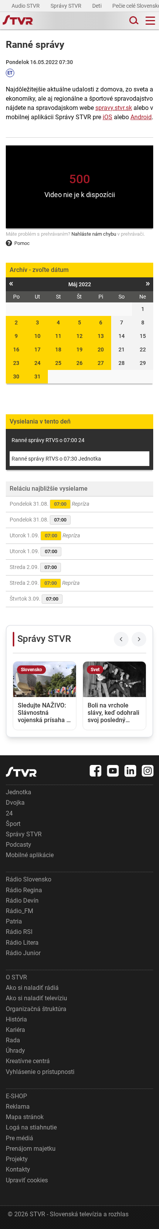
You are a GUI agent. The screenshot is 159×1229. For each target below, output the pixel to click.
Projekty (17, 1159)
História (16, 1019)
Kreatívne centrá (28, 1061)
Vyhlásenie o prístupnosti (40, 1071)
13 (101, 336)
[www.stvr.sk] (21, 771)
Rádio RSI (19, 931)
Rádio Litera (22, 942)
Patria (14, 921)
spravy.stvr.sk (113, 107)
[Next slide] (139, 639)
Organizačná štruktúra (36, 1009)
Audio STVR (26, 6)
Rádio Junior (23, 953)
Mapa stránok (25, 1117)
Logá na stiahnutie (31, 1127)
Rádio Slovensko (28, 879)
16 (16, 349)
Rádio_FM (19, 911)
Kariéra (15, 1029)
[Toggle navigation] (150, 20)
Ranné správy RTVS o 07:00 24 (48, 440)
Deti (97, 6)
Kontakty (18, 1169)
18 (58, 349)
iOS (107, 117)
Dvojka (15, 802)
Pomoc (22, 243)
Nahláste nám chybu (93, 234)
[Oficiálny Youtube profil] (113, 770)
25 (58, 363)
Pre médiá (19, 1138)
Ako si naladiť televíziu (36, 998)
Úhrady (15, 1050)
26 (79, 363)
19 (79, 349)
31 (37, 376)
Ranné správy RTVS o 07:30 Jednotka (56, 459)
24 (37, 363)
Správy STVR (67, 6)
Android (141, 117)
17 (37, 349)
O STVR (16, 977)
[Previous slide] (121, 639)
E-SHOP (16, 1096)
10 (37, 336)
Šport (13, 823)
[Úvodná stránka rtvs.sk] (18, 21)
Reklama (18, 1106)
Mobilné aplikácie (30, 855)
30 (16, 376)
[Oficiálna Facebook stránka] (95, 770)
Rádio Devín (22, 900)
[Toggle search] (133, 20)
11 (58, 336)
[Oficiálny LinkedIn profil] (130, 770)
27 (101, 363)
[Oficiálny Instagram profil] (148, 770)
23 (16, 363)
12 (79, 336)
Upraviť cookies (27, 1180)
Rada (13, 1040)
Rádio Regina (24, 890)
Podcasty (18, 844)
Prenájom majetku (31, 1148)
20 (101, 349)
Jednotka (18, 792)
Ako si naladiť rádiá (32, 987)
